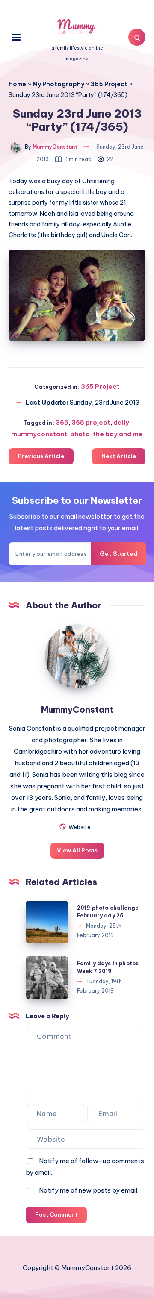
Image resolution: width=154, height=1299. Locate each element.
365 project (90, 422)
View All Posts (77, 850)
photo (80, 434)
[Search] (136, 37)
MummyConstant (77, 709)
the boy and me (118, 434)
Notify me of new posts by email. (89, 1190)
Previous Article (41, 456)
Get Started (119, 554)
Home (17, 84)
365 (62, 422)
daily (121, 422)
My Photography (58, 84)
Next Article (118, 456)
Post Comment (56, 1214)
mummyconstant (39, 434)
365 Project (109, 84)
